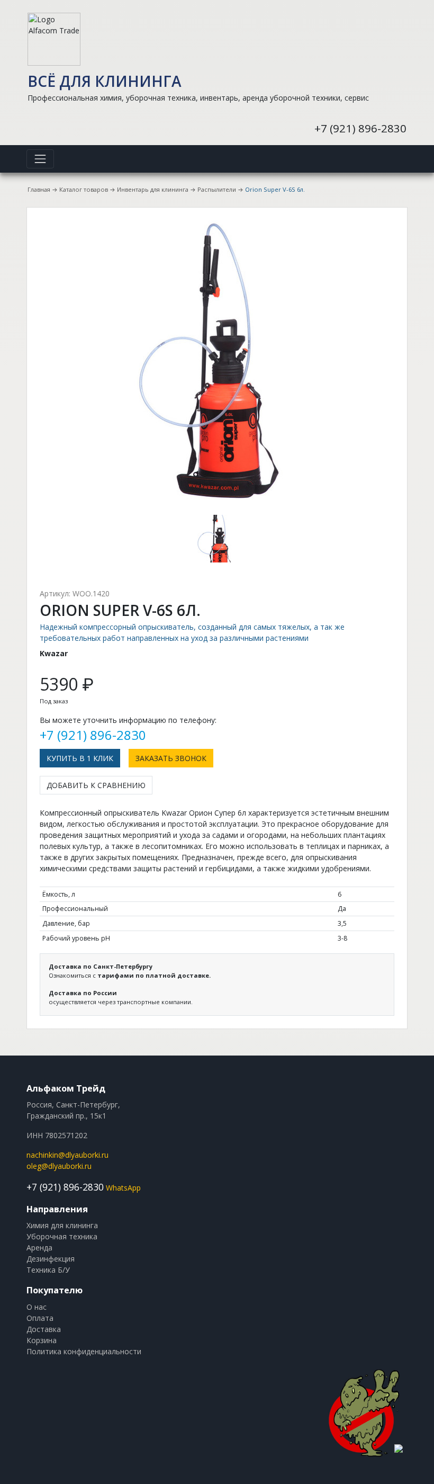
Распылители (216, 189)
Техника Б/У (48, 1270)
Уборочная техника (61, 1236)
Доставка (43, 1329)
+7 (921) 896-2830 (360, 128)
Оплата (39, 1318)
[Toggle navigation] (40, 158)
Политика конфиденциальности (83, 1351)
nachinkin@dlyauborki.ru (67, 1155)
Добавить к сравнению (96, 785)
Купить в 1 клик (80, 758)
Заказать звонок (170, 758)
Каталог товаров (83, 189)
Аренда (39, 1247)
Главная (39, 189)
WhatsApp (123, 1188)
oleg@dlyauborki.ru (59, 1166)
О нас (36, 1307)
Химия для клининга (62, 1225)
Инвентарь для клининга (152, 189)
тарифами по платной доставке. (154, 975)
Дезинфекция (50, 1259)
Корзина (41, 1340)
